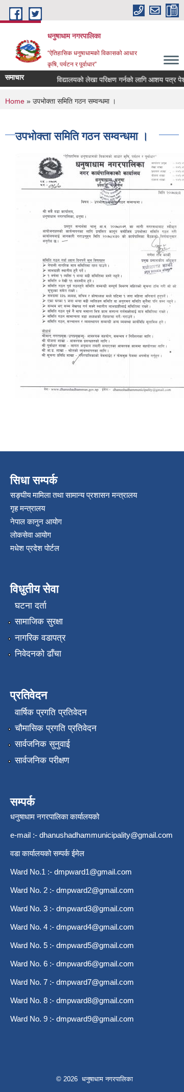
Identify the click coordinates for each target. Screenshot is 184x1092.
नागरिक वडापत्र (40, 638)
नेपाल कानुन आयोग (36, 521)
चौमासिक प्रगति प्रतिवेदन (56, 728)
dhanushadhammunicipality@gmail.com (106, 835)
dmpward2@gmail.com (95, 890)
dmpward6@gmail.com (95, 963)
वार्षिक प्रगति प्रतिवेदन (51, 712)
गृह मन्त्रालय (27, 508)
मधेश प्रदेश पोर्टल (34, 548)
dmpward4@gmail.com (95, 927)
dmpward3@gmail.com (95, 908)
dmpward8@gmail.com (95, 1000)
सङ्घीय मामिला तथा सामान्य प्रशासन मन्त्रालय (73, 495)
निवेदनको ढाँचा (38, 654)
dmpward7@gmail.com (95, 982)
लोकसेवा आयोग (30, 534)
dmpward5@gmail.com (95, 945)
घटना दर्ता (31, 606)
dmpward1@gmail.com (93, 871)
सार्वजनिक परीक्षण (42, 760)
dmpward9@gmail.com (95, 1018)
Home (15, 101)
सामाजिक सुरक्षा (39, 621)
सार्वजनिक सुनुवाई (42, 744)
